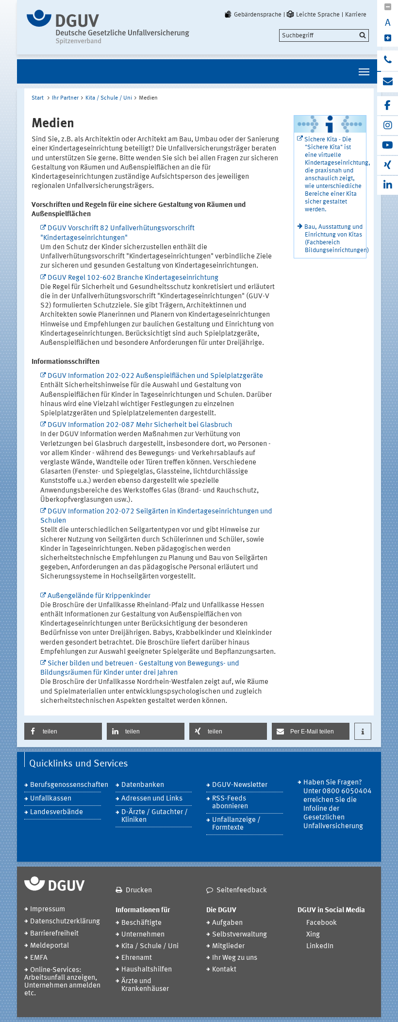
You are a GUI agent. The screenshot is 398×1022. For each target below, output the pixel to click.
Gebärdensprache (258, 14)
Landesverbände (56, 812)
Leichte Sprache (318, 14)
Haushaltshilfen (146, 969)
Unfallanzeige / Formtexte (236, 824)
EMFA (39, 958)
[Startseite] (108, 27)
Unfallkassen (50, 798)
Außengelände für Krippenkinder (99, 596)
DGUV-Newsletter (239, 785)
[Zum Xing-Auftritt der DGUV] (387, 165)
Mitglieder (228, 946)
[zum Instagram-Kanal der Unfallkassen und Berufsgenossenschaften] (387, 125)
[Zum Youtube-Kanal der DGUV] (387, 145)
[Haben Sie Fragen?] (387, 61)
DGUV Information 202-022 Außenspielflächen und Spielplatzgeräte (155, 376)
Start (38, 98)
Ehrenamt (136, 958)
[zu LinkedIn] (387, 185)
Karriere (355, 14)
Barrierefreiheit (54, 933)
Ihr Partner (65, 98)
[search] (324, 35)
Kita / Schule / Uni (108, 98)
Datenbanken (142, 785)
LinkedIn (319, 946)
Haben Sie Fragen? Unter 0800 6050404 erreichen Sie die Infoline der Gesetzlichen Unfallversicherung (337, 804)
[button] (63, 731)
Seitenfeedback (241, 890)
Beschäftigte (141, 923)
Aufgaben (227, 923)
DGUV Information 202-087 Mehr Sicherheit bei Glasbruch (140, 425)
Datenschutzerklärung (65, 921)
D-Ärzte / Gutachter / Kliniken (154, 816)
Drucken (139, 890)
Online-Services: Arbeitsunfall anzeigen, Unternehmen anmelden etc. (62, 982)
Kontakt (224, 969)
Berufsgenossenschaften (65, 785)
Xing (313, 934)
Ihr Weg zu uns (234, 958)
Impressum (47, 909)
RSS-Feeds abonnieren (230, 802)
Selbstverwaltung (239, 934)
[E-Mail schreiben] (387, 82)
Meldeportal (49, 946)
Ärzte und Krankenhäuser (145, 985)
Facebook (321, 923)
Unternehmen (143, 934)
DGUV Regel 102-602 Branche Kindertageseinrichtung (133, 278)
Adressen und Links (151, 798)
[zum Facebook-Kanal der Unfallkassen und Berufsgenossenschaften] (387, 105)
